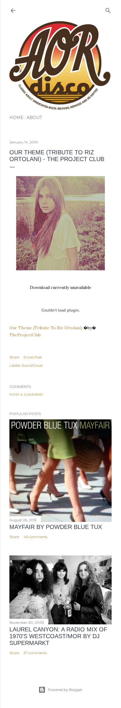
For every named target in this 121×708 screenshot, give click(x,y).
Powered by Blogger (65, 689)
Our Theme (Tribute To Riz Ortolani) (45, 327)
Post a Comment (26, 394)
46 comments (35, 537)
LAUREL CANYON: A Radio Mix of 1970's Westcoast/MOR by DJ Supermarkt (58, 636)
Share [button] (14, 357)
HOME (16, 117)
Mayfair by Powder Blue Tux (55, 527)
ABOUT (34, 117)
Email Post (32, 357)
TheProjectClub (25, 335)
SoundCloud (32, 365)
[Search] (108, 9)
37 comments (35, 653)
